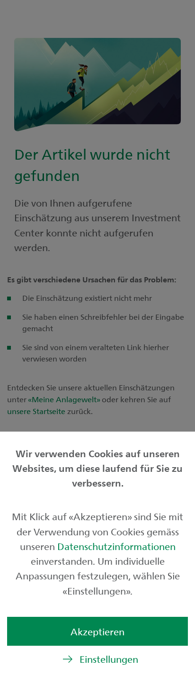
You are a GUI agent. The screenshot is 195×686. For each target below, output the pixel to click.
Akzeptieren (97, 631)
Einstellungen (109, 658)
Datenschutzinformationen (116, 546)
